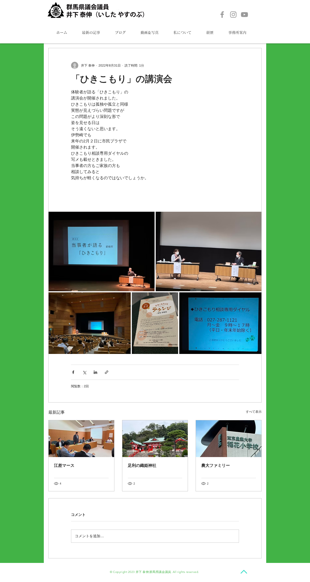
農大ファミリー (215, 465)
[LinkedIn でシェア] (95, 372)
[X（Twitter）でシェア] (84, 372)
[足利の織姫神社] (155, 438)
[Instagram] (233, 14)
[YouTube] (244, 14)
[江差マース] (81, 438)
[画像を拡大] (102, 251)
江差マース (64, 465)
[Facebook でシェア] (73, 372)
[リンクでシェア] (106, 372)
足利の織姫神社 (142, 465)
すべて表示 (254, 411)
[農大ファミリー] (228, 438)
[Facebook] (222, 14)
